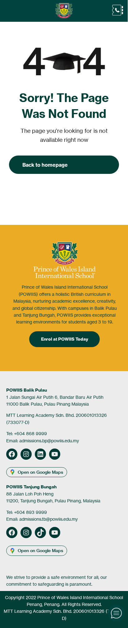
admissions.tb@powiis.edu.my (48, 519)
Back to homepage (45, 165)
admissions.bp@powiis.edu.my (49, 440)
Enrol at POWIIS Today (64, 339)
